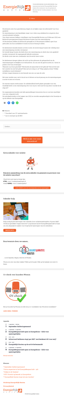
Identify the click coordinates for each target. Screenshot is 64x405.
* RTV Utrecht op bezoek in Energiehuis (17, 374)
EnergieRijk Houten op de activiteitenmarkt (26, 344)
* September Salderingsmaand (14, 367)
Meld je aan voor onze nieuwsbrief (32, 140)
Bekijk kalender (8, 355)
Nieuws (7, 111)
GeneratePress (38, 402)
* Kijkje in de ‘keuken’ (10, 372)
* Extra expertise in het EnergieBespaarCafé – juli (20, 369)
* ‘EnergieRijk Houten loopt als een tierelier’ (18, 377)
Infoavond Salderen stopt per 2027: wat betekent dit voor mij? (32, 339)
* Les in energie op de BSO (13, 116)
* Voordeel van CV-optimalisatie (15, 113)
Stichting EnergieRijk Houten (14, 382)
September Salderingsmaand (20, 326)
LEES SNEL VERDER (10, 311)
